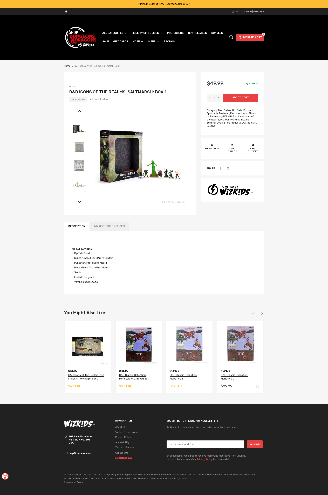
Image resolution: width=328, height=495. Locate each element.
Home (67, 66)
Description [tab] (76, 226)
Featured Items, (239, 113)
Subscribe (255, 444)
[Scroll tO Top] (321, 489)
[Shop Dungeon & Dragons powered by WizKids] (81, 37)
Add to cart (240, 97)
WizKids (73, 86)
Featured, (224, 113)
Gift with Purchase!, (233, 116)
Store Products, (232, 122)
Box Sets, (237, 110)
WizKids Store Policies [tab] (109, 226)
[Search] (231, 37)
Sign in (248, 11)
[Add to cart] (257, 386)
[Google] (228, 168)
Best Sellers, (225, 110)
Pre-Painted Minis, (230, 119)
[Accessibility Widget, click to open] (5, 476)
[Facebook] (220, 168)
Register (258, 11)
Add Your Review (99, 99)
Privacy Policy (204, 459)
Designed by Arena (73, 482)
